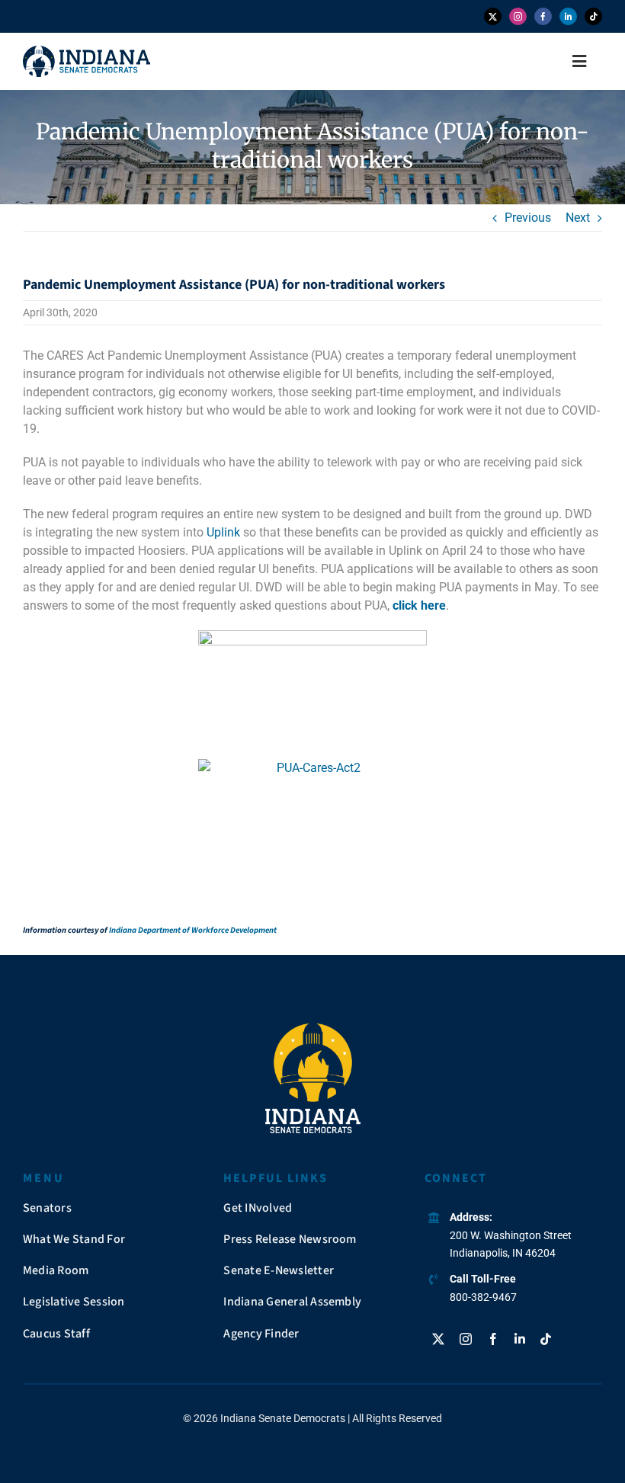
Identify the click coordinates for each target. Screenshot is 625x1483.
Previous (528, 217)
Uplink (223, 532)
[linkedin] (568, 16)
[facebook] (543, 16)
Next (578, 217)
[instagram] (518, 16)
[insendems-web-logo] (86, 51)
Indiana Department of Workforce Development (193, 930)
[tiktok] (593, 16)
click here (419, 605)
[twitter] (493, 16)
